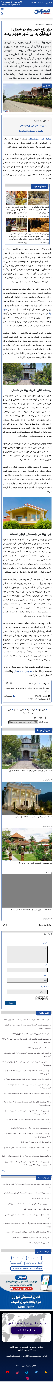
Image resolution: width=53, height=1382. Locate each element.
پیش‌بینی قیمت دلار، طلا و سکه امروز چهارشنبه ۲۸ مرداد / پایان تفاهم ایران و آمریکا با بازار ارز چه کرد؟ (28, 1163)
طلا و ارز (46, 683)
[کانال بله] (26, 1301)
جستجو (41, 1347)
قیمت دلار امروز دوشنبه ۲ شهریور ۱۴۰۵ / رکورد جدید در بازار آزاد (26, 1079)
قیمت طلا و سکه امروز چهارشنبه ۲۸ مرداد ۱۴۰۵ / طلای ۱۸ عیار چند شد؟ (27, 1149)
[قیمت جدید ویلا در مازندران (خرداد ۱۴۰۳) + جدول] (27, 798)
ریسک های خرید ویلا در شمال (32, 125)
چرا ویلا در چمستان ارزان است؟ (31, 131)
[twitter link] (36, 1371)
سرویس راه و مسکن (23, 671)
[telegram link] (26, 1371)
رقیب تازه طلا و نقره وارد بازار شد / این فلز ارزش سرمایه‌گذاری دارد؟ (25, 1156)
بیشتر (3, 1171)
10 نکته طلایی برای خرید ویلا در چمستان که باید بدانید (31, 909)
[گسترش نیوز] (42, 11)
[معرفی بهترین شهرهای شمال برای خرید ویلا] (27, 844)
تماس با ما (24, 1347)
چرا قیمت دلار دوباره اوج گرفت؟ (38, 1047)
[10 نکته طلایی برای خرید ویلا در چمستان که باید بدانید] (27, 891)
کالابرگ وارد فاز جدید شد (40, 1198)
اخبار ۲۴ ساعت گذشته (27, 1350)
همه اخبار (14, 1347)
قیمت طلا (32, 683)
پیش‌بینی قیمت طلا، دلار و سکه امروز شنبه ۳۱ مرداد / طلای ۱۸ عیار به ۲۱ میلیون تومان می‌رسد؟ (26, 1135)
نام (46, 965)
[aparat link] (27, 1378)
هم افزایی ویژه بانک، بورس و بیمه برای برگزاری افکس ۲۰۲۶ (28, 1237)
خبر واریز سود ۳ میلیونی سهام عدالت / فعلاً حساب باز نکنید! (28, 1204)
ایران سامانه (20, 1365)
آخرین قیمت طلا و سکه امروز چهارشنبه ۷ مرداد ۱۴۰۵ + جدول (27, 1232)
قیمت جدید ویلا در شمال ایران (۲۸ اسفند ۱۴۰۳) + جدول (30, 770)
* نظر (45, 943)
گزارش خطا (44, 925)
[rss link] (45, 1371)
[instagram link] (17, 1371)
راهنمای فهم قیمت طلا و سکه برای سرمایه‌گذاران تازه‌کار (29, 1128)
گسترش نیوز (46, 139)
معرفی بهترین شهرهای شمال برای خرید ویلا (35, 863)
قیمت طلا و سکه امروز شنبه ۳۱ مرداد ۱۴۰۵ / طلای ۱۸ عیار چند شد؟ (28, 1121)
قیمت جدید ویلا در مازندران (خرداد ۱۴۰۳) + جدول (33, 817)
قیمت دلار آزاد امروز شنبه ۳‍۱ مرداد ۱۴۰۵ (35, 1142)
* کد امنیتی (44, 986)
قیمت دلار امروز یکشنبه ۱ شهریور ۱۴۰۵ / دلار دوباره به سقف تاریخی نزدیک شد (29, 1086)
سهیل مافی (34, 139)
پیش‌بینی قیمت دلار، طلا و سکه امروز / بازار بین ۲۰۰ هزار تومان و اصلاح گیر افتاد (27, 1072)
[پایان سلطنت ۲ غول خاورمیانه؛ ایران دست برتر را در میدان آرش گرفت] (41, 717)
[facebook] (46, 717)
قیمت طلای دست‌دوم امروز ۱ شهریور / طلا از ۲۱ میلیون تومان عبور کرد (27, 1095)
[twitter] (36, 717)
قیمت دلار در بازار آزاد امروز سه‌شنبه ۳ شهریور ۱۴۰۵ (30, 1033)
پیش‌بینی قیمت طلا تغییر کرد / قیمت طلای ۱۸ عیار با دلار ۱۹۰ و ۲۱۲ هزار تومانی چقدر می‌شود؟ (38, 236)
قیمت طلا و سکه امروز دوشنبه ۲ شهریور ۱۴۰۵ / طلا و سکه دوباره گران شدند (17, 236)
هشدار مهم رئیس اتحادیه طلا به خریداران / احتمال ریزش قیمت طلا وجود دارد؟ (26, 1064)
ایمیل (45, 975)
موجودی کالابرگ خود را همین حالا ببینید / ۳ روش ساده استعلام (26, 1193)
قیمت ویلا (30, 709)
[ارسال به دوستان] (11, 682)
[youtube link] (7, 1371)
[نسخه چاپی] (7, 682)
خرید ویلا (41, 709)
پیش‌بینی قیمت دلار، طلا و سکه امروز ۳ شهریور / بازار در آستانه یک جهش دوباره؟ (16, 210)
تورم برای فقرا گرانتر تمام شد (39, 1243)
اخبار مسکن (19, 709)
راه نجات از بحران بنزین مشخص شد (36, 1209)
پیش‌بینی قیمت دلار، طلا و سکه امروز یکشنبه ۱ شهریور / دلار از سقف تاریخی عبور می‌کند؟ (28, 1112)
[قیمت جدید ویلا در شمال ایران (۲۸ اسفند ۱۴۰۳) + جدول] (27, 752)
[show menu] (2, 9)
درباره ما (33, 1347)
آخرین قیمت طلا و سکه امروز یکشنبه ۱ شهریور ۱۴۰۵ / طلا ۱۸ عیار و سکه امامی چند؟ (26, 1104)
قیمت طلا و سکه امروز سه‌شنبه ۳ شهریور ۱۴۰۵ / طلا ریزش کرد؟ (39, 210)
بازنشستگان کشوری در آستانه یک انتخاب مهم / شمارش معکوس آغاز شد (28, 1216)
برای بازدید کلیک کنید (26, 1330)
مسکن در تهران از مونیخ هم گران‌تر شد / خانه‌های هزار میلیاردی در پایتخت (27, 1225)
